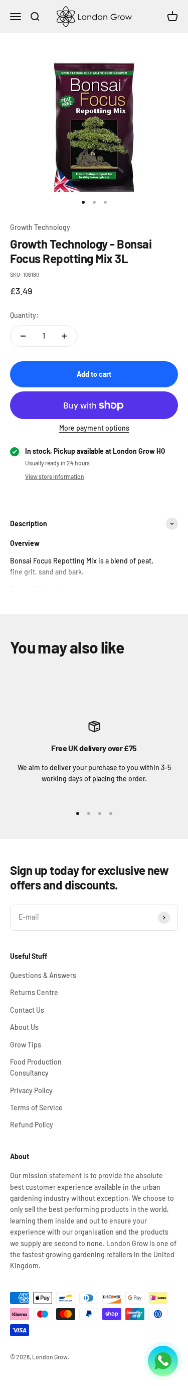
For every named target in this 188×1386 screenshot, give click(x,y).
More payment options (94, 428)
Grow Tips (25, 1044)
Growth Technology (40, 227)
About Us (24, 1027)
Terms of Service (36, 1107)
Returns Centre (34, 992)
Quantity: (24, 315)
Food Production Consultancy (36, 1067)
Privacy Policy (31, 1090)
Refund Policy (31, 1124)
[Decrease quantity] (23, 336)
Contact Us (27, 1010)
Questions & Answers (43, 975)
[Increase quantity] (64, 336)
